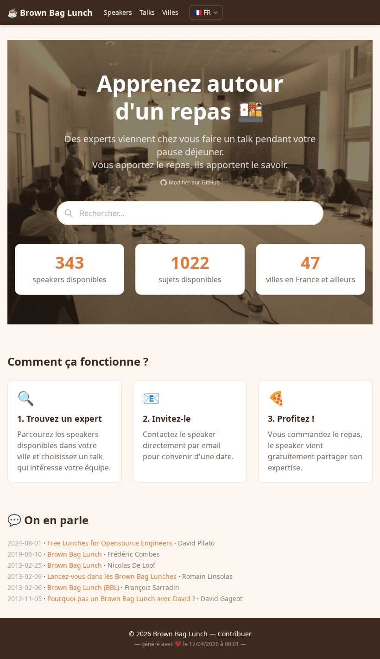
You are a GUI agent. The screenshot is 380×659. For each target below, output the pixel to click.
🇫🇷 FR (202, 12)
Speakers (118, 12)
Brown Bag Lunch (74, 554)
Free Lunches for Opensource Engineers (109, 543)
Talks (147, 12)
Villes (170, 12)
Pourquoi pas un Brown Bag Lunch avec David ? (121, 598)
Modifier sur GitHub (194, 182)
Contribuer (235, 633)
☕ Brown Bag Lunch (50, 12)
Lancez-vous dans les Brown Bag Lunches (112, 576)
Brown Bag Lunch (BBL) (83, 587)
